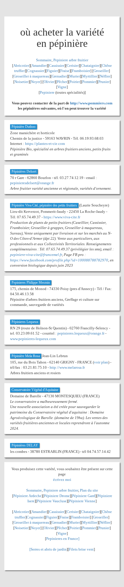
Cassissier (56, 65)
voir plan (101, 362)
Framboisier (81, 71)
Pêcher (62, 82)
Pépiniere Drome (57, 496)
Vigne (62, 87)
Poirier (74, 82)
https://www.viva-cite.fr (62, 217)
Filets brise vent (81, 549)
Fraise (64, 71)
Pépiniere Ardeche (27, 496)
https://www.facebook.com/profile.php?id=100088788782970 (59, 260)
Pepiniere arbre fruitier (70, 60)
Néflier (105, 76)
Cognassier (35, 71)
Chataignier (90, 65)
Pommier (89, 82)
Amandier (39, 65)
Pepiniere (47, 92)
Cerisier (73, 65)
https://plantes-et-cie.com (45, 143)
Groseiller (101, 71)
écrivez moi (62, 479)
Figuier (52, 71)
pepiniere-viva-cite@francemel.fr (36, 254)
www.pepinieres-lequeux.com (33, 339)
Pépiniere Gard (83, 496)
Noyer (35, 82)
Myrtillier (89, 76)
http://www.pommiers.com (91, 103)
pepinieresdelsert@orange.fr (32, 183)
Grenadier (59, 76)
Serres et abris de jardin (49, 549)
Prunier (104, 82)
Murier (74, 76)
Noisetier (21, 82)
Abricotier (21, 65)
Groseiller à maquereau (31, 76)
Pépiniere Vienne (82, 501)
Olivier (49, 82)
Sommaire (44, 60)
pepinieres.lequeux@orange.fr (80, 333)
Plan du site (89, 490)
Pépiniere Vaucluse (52, 501)
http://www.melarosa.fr (67, 367)
